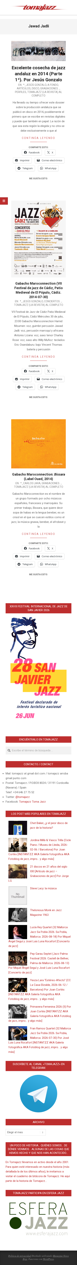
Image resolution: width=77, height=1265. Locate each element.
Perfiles (20, 91)
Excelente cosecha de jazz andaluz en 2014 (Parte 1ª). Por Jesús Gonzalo (38, 73)
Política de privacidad (19, 1255)
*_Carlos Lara (30, 483)
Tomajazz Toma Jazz (32, 801)
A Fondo (52, 84)
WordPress (48, 1259)
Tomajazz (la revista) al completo (38, 304)
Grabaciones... (50, 88)
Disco (35, 88)
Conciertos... (52, 301)
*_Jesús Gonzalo (34, 84)
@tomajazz (23, 797)
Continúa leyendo (38, 137)
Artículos (24, 88)
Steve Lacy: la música (43, 888)
